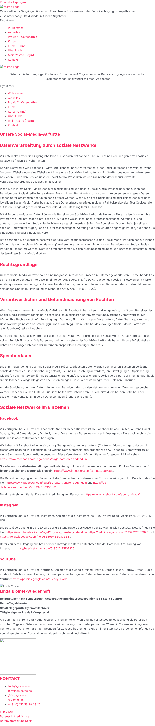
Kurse (12, 41)
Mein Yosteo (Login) (21, 55)
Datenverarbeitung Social (17, 720)
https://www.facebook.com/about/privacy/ (112, 494)
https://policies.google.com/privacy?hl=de (40, 579)
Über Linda (15, 50)
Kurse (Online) (17, 46)
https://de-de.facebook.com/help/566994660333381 (35, 536)
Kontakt (13, 59)
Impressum (7, 711)
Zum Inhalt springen (13, 2)
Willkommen (16, 27)
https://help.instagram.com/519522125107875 (118, 532)
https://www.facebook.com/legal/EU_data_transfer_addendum (46, 482)
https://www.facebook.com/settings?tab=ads (83, 470)
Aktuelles (14, 32)
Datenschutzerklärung (14, 716)
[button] (77, 20)
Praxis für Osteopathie (22, 36)
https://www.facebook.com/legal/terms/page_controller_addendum (43, 459)
